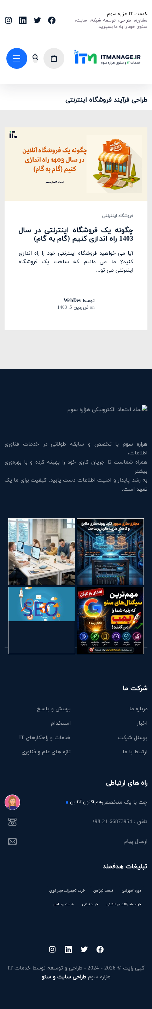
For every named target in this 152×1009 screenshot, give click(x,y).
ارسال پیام (135, 842)
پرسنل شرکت (132, 737)
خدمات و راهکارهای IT (45, 737)
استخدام (61, 722)
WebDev (72, 300)
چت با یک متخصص (108, 802)
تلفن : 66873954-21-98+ (119, 822)
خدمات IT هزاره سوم (127, 14)
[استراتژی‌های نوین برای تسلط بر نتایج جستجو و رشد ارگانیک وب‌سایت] (41, 620)
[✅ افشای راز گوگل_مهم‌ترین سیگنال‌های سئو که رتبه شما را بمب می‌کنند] (110, 620)
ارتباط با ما (135, 751)
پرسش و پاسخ (54, 708)
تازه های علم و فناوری (46, 751)
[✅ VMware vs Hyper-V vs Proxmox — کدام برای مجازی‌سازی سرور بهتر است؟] (110, 552)
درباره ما (138, 708)
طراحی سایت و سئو (64, 976)
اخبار (142, 722)
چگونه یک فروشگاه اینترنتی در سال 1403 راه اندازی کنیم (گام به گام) (76, 234)
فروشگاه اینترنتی (117, 216)
